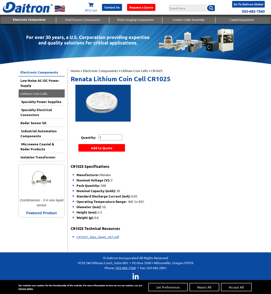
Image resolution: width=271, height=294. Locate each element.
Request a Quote (141, 7)
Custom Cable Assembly (188, 19)
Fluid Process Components (82, 19)
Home (75, 71)
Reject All (204, 287)
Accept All (236, 287)
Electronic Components (29, 19)
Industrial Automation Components (38, 133)
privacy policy (25, 288)
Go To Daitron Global (248, 4)
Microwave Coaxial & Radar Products (37, 146)
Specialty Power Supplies (40, 101)
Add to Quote (101, 148)
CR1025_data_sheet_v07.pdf (98, 237)
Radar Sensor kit (33, 123)
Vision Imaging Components (135, 19)
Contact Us (112, 7)
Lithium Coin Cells (33, 93)
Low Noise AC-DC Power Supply (39, 83)
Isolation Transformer (38, 157)
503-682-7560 (253, 11)
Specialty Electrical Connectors (36, 112)
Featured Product (41, 213)
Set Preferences (168, 287)
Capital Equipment (242, 19)
